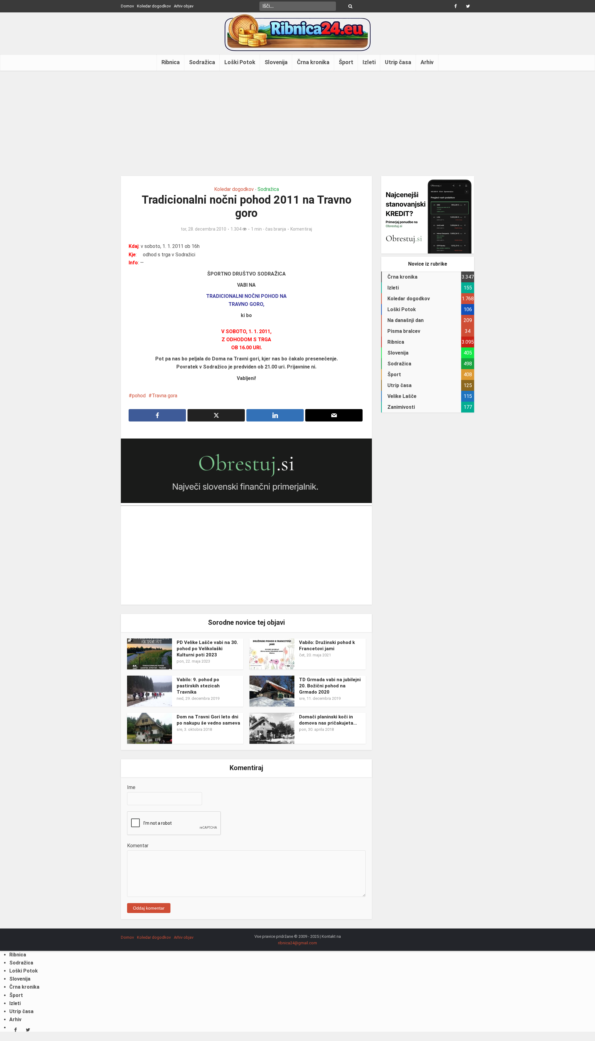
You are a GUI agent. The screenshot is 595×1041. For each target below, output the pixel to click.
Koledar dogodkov (154, 6)
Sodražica (202, 62)
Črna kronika (313, 62)
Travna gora (164, 396)
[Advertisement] (297, 123)
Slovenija (276, 62)
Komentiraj (301, 229)
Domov (127, 6)
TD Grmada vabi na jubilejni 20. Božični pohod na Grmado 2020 (330, 686)
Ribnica (170, 62)
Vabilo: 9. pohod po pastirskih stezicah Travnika (198, 686)
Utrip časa (398, 62)
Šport (346, 62)
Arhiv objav (183, 6)
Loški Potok (239, 62)
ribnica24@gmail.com (297, 943)
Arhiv (427, 62)
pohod (139, 396)
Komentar (137, 846)
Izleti (369, 62)
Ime (131, 787)
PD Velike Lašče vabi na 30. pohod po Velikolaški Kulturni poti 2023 (207, 649)
